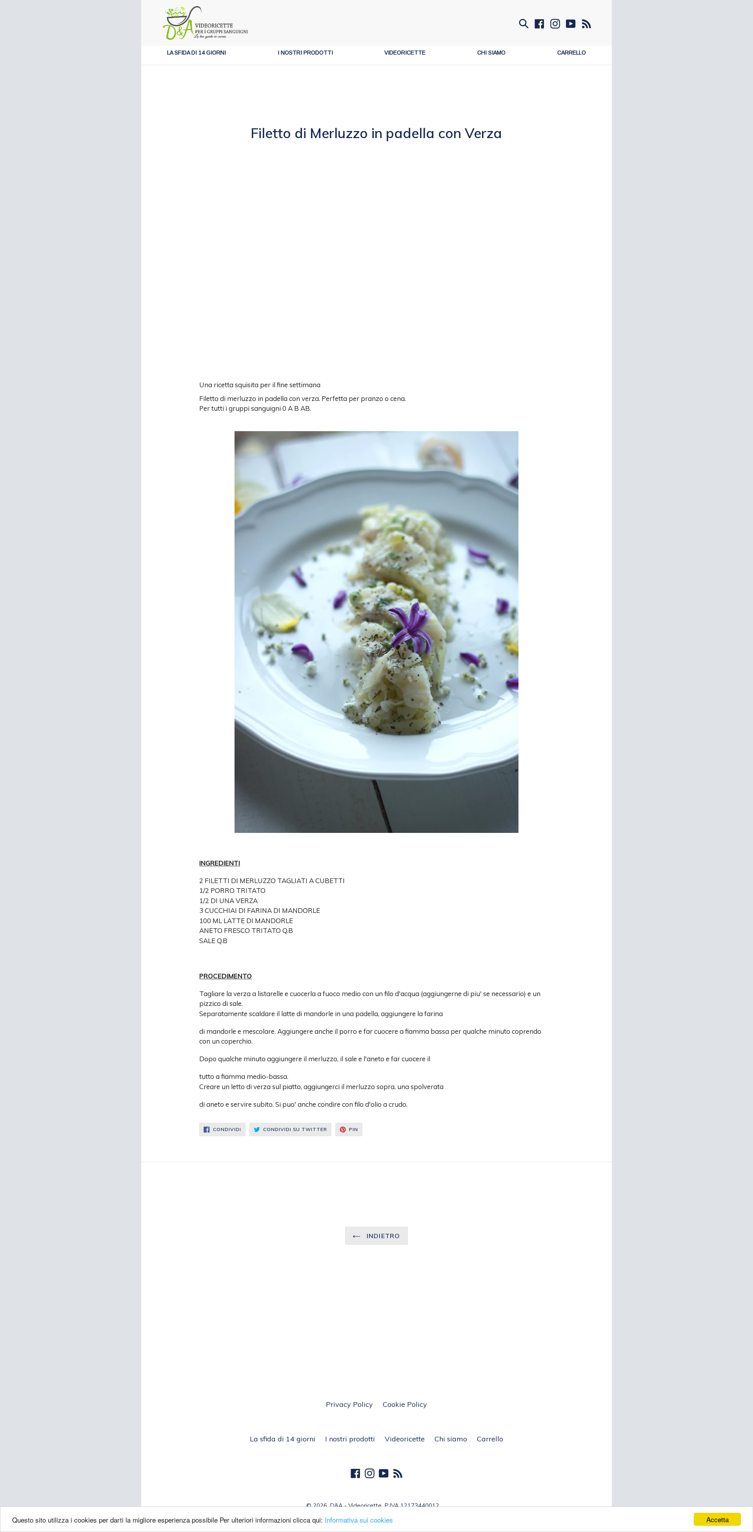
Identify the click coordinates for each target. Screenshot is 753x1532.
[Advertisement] (376, 104)
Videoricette (405, 52)
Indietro (382, 1236)
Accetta (717, 1519)
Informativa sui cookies (359, 1520)
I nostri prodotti (305, 52)
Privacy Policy (349, 1404)
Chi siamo (491, 52)
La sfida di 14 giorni (196, 52)
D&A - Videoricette (356, 1505)
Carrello (571, 52)
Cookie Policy (405, 1404)
